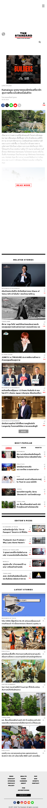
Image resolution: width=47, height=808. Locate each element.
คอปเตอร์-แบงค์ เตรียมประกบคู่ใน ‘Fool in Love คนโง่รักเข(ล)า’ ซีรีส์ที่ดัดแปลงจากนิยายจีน (29, 480)
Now (35, 778)
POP (11, 354)
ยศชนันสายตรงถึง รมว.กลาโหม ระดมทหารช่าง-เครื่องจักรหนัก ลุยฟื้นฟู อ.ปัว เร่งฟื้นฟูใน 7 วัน (28, 468)
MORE (23, 431)
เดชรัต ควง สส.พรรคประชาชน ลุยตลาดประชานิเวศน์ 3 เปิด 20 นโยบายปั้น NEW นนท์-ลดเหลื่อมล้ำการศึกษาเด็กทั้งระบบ (21, 754)
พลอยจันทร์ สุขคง (11, 97)
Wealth (23, 776)
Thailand (6, 321)
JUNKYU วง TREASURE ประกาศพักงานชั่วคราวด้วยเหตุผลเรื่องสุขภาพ (21, 358)
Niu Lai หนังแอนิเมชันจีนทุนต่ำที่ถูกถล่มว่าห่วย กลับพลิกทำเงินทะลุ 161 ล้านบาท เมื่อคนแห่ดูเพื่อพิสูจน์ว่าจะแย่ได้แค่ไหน (29, 455)
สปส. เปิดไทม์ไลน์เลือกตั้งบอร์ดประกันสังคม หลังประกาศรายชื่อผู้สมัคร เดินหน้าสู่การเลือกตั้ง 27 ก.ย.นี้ (15, 577)
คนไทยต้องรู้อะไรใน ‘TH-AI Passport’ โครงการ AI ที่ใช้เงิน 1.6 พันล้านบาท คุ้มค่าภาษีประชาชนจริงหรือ (15, 530)
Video (23, 778)
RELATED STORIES (23, 259)
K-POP (4, 354)
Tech (15, 527)
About (23, 783)
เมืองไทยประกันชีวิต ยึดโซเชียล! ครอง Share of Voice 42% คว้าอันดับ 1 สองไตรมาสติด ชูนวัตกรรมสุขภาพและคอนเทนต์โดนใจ (21, 292)
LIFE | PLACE (7, 86)
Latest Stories (23, 589)
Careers (23, 781)
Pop (35, 776)
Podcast (11, 778)
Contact (35, 783)
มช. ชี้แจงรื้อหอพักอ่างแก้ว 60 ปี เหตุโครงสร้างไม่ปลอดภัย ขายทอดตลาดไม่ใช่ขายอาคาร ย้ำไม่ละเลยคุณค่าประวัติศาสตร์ (29, 505)
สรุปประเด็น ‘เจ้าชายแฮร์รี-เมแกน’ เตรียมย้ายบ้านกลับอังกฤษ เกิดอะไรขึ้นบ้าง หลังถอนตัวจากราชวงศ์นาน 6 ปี (14, 565)
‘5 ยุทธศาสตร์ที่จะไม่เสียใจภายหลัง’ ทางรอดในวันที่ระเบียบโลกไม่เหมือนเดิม (15, 553)
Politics (21, 464)
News (11, 776)
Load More (23, 761)
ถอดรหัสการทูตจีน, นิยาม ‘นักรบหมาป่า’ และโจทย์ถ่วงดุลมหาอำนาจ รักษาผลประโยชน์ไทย (28, 493)
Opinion (11, 781)
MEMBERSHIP (23, 795)
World (6, 550)
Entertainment (9, 684)
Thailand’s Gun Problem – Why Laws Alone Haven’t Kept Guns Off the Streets (14, 541)
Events (36, 781)
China (19, 489)
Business (6, 288)
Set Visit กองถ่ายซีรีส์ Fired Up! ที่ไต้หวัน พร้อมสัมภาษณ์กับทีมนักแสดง (21, 688)
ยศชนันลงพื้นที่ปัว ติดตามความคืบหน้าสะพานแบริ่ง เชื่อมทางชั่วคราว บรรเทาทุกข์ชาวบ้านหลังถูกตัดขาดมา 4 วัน (22, 655)
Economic (7, 527)
